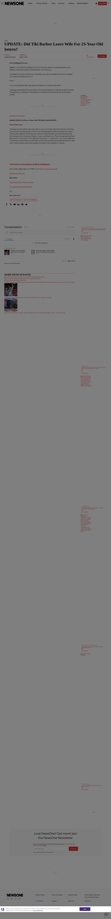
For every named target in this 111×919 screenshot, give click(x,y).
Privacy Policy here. (38, 910)
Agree (84, 909)
